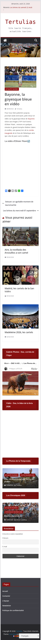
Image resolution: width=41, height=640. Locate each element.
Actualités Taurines (12, 89)
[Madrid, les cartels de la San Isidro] (20, 267)
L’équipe (5, 601)
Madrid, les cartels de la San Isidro (19, 290)
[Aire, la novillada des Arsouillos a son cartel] (20, 228)
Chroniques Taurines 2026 (13, 512)
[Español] (18, 636)
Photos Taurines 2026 (27, 475)
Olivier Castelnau (21, 520)
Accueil (5, 591)
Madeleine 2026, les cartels (19, 332)
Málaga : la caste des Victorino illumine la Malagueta (21, 7)
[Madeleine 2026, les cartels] (20, 306)
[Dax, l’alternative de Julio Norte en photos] (20, 470)
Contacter (6, 596)
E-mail (4, 546)
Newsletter (6, 606)
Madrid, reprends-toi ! (13, 516)
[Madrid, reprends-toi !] (20, 504)
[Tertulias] (5, 40)
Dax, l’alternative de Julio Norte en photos (18, 480)
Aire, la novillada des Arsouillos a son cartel (16, 251)
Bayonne (31, 119)
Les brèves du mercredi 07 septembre (19, 210)
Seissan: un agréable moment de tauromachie (19, 203)
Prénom (5, 538)
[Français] (14, 636)
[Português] (16, 636)
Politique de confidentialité (13, 610)
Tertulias (20, 22)
